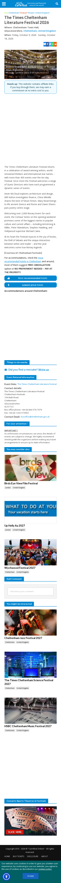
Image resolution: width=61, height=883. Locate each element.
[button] (6, 876)
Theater (31, 12)
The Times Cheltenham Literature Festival (37, 384)
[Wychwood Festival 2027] (30, 552)
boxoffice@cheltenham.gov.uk (35, 416)
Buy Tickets (18, 856)
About (44, 856)
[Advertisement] (30, 129)
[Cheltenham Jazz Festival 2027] (30, 622)
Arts (6, 12)
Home (7, 856)
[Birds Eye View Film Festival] (30, 468)
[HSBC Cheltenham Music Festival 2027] (30, 710)
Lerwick (8, 530)
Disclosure (32, 856)
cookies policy (45, 869)
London (8, 488)
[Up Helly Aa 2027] (30, 510)
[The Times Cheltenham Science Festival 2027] (30, 665)
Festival (23, 12)
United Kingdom (42, 12)
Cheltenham (14, 12)
